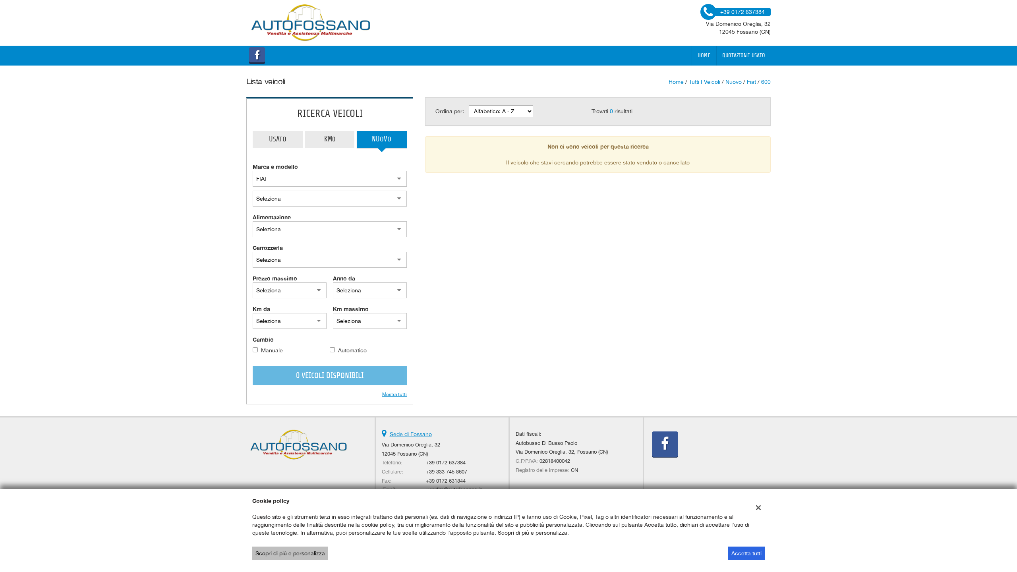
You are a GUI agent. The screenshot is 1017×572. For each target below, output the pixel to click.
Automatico (352, 350)
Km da (261, 308)
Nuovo (381, 139)
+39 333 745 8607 (446, 471)
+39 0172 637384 (446, 462)
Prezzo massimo (275, 278)
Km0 (329, 139)
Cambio (263, 339)
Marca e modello (275, 166)
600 (766, 82)
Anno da (344, 278)
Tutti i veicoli (704, 82)
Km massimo (351, 308)
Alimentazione (272, 217)
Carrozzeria (268, 247)
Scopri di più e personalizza (290, 553)
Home (704, 55)
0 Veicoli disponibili (329, 375)
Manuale (271, 350)
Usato (277, 139)
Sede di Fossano (411, 434)
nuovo (733, 82)
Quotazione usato (743, 55)
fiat (751, 82)
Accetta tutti (746, 553)
